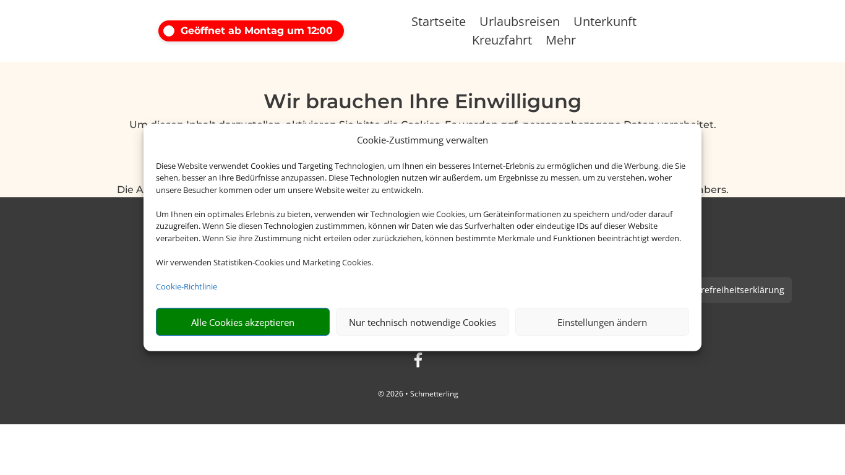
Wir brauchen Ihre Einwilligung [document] (422, 102)
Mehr (561, 42)
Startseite (438, 23)
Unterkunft (605, 23)
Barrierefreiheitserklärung (730, 290)
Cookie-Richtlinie (186, 286)
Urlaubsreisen (519, 23)
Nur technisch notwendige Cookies (422, 322)
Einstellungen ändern (602, 322)
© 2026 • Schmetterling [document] (418, 393)
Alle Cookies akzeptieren (242, 322)
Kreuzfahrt (502, 42)
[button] (266, 31)
